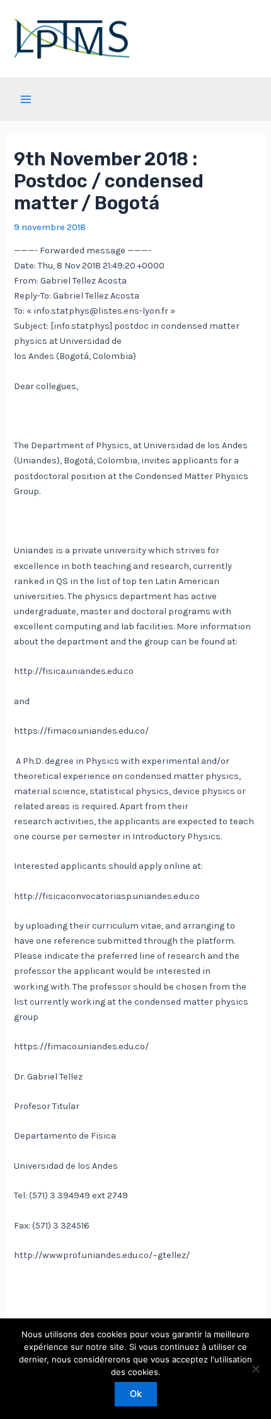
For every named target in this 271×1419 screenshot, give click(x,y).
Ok (136, 1394)
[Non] (255, 1368)
